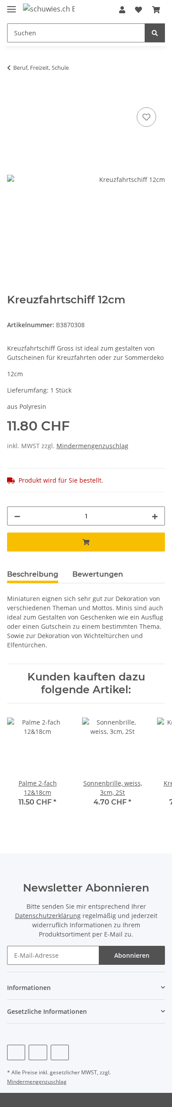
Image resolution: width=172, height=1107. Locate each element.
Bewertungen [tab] (97, 574)
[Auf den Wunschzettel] (146, 117)
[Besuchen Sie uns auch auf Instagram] (60, 1052)
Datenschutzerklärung (48, 915)
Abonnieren (132, 955)
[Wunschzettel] (138, 10)
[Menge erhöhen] (155, 516)
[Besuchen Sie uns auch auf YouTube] (38, 1052)
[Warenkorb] (156, 10)
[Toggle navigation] (11, 5)
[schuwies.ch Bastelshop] (49, 8)
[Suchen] (155, 32)
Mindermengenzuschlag (92, 446)
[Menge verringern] (17, 516)
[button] (122, 10)
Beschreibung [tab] (32, 574)
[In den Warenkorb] (14, 95)
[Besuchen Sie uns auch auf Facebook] (16, 1052)
